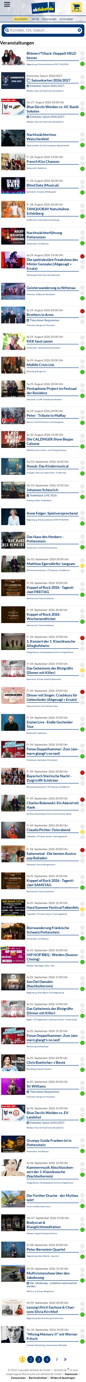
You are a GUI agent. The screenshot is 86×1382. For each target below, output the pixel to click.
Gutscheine (66, 19)
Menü (7, 4)
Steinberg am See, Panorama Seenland (43, 275)
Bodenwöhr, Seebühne (37, 168)
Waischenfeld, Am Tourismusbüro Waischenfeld (48, 145)
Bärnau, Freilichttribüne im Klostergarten (45, 422)
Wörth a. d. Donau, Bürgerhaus (40, 1291)
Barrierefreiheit (38, 1377)
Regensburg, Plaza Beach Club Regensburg (45, 992)
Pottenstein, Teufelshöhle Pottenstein (43, 348)
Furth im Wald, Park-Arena (38, 1206)
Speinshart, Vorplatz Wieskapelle (41, 192)
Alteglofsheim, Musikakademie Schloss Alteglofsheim (50, 652)
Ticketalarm (49, 19)
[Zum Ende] (65, 1359)
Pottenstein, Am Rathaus (38, 243)
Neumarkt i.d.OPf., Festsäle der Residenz (44, 399)
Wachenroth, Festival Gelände (40, 598)
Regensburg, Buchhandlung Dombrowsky (45, 1318)
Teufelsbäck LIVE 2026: (43, 495)
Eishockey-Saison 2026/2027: (47, 85)
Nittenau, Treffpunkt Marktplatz (41, 294)
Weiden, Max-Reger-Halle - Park (41, 965)
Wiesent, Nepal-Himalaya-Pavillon (42, 1233)
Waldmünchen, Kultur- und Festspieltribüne (46, 450)
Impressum (71, 1374)
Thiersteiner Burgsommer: (45, 320)
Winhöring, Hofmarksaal (37, 1046)
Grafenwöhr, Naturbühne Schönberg (43, 220)
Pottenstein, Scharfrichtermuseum (42, 547)
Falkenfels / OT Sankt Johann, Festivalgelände (47, 836)
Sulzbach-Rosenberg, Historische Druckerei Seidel (49, 814)
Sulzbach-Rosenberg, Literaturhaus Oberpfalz (47, 1345)
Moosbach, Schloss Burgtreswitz (41, 864)
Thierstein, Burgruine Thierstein (41, 325)
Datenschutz (18, 1377)
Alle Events (21, 19)
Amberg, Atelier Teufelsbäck (39, 500)
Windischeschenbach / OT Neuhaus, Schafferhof (48, 570)
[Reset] (79, 30)
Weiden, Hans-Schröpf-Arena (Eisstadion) (45, 91)
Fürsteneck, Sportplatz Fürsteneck (42, 760)
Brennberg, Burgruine (36, 371)
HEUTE (35, 19)
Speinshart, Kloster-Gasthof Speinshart (44, 679)
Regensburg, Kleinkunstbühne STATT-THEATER (47, 64)
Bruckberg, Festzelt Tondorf (39, 1069)
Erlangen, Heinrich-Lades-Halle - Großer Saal (46, 472)
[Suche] (7, 30)
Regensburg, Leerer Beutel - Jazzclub (43, 1256)
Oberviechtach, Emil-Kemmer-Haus (42, 706)
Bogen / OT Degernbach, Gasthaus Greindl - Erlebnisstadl (52, 1019)
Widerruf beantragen (62, 1377)
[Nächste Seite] (57, 1359)
